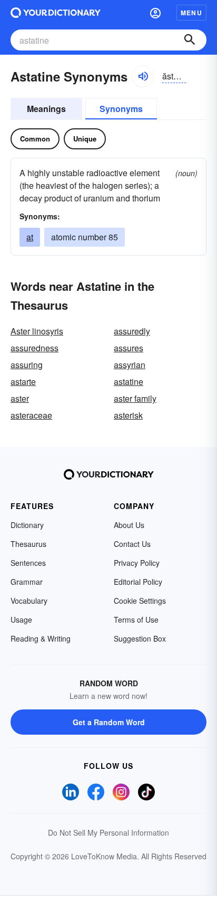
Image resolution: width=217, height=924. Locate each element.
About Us (129, 525)
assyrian (129, 365)
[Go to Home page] (56, 12)
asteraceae (31, 415)
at (29, 237)
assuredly (132, 331)
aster (20, 398)
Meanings (46, 109)
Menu (191, 12)
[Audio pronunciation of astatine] (143, 76)
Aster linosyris (37, 331)
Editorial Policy (138, 581)
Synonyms (121, 109)
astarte (23, 381)
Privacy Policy (137, 562)
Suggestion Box (140, 638)
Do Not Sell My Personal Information (108, 832)
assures (128, 348)
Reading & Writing (41, 638)
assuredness (34, 348)
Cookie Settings (140, 600)
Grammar (27, 581)
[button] (155, 13)
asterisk (128, 415)
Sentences (28, 562)
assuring (27, 365)
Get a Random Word (109, 722)
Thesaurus (28, 544)
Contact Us (132, 544)
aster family (135, 398)
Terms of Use (136, 619)
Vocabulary (29, 600)
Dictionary (27, 525)
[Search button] (189, 40)
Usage (21, 619)
